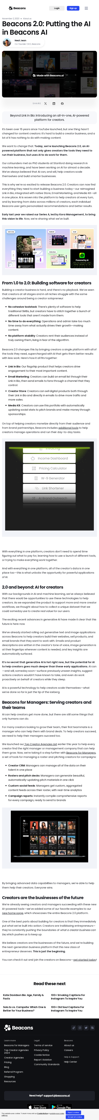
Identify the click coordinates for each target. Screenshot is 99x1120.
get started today (84, 960)
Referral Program (13, 1072)
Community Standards (46, 1064)
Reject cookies (73, 1112)
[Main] (17, 8)
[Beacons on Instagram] (79, 1027)
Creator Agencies (14, 1057)
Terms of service (43, 1045)
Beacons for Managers (81, 753)
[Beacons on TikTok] (73, 1027)
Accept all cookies (75, 1117)
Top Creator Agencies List (40, 744)
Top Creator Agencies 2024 (16, 1051)
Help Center (70, 1062)
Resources (10, 1081)
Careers (68, 1050)
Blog (6, 1067)
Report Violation (43, 1059)
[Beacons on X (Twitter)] (85, 1027)
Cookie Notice (42, 1055)
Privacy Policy (41, 1050)
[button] (86, 8)
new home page (12, 913)
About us (69, 1045)
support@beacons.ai (57, 1095)
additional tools (68, 428)
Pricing (7, 1062)
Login (57, 8)
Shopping (9, 1076)
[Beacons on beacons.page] (92, 1027)
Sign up (73, 8)
